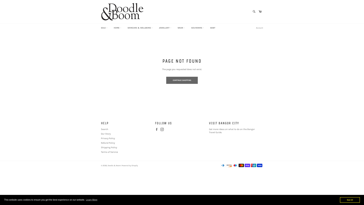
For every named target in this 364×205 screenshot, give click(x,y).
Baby (212, 28)
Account (259, 28)
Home (117, 28)
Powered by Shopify (130, 165)
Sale (103, 28)
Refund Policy (108, 143)
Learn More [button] (91, 200)
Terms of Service (109, 152)
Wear (181, 28)
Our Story (106, 133)
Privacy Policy (108, 138)
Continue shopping (182, 80)
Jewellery (164, 28)
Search (104, 129)
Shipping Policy (109, 147)
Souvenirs (197, 28)
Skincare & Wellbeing (139, 28)
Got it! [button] (350, 200)
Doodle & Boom (114, 165)
